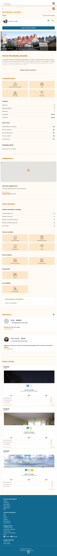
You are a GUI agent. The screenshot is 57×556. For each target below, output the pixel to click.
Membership (6, 507)
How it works (6, 504)
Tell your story (7, 531)
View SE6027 (52, 446)
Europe (5, 517)
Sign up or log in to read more (28, 70)
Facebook (7, 536)
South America (7, 522)
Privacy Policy (6, 543)
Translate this (6, 192)
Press (4, 534)
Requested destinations (7, 404)
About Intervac (7, 506)
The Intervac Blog (7, 527)
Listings (5, 500)
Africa (4, 516)
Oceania (5, 519)
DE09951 (18, 320)
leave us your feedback (9, 532)
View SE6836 (52, 404)
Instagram (15, 536)
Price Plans (6, 502)
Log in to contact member (28, 28)
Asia (4, 514)
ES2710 (23, 338)
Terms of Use (6, 541)
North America (6, 521)
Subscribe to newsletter (9, 529)
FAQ (4, 509)
